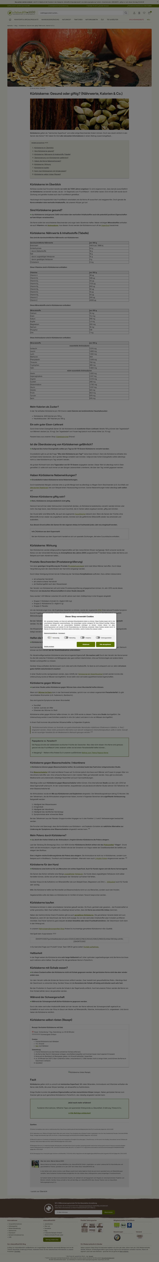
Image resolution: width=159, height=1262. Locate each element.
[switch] (49, 637)
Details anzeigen (49, 646)
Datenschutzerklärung (50, 633)
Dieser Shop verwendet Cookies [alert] (79, 616)
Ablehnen (86, 644)
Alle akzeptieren (105, 644)
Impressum (61, 633)
